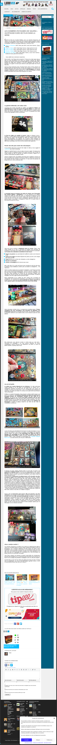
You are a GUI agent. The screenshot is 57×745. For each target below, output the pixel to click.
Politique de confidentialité (38, 742)
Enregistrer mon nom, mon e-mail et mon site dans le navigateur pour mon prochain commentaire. (20, 686)
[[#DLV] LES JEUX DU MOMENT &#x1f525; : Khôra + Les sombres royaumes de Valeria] (22, 577)
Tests (34, 8)
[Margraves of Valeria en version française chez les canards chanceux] (10, 577)
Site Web (32, 680)
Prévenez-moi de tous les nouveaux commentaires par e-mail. (16, 689)
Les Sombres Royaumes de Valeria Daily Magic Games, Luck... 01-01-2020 (10, 645)
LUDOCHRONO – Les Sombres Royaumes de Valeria (34, 582)
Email (20, 680)
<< (4, 631)
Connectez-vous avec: (9, 662)
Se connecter (16, 11)
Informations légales (28, 742)
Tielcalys (9, 716)
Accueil (6, 8)
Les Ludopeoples (42, 8)
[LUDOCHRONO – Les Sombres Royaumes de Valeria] (34, 577)
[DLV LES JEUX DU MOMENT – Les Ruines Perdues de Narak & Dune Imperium (47, 82)
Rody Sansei (44, 68)
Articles (22, 8)
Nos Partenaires (14, 740)
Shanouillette (22, 706)
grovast (34, 705)
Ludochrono (7, 149)
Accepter (26, 740)
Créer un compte (26, 11)
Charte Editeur (7, 740)
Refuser (38, 740)
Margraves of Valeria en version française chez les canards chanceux (10, 582)
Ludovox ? (7, 11)
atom (13, 728)
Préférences (49, 740)
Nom (8, 680)
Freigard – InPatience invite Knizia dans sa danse (47, 78)
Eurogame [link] (31, 69)
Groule (10, 652)
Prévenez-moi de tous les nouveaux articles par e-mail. (15, 692)
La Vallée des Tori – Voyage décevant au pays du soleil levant (47, 62)
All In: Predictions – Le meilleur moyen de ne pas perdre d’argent (47, 88)
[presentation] (6, 669)
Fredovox (9, 721)
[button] (54, 718)
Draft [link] (28, 48)
